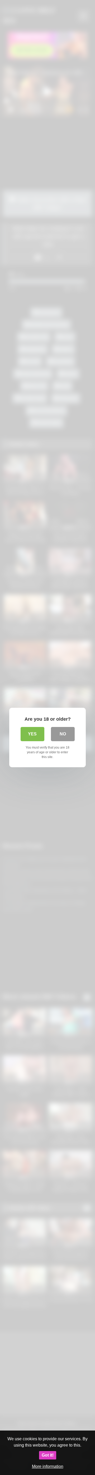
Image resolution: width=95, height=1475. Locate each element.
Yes (32, 734)
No (63, 734)
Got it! (48, 1455)
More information (47, 1466)
